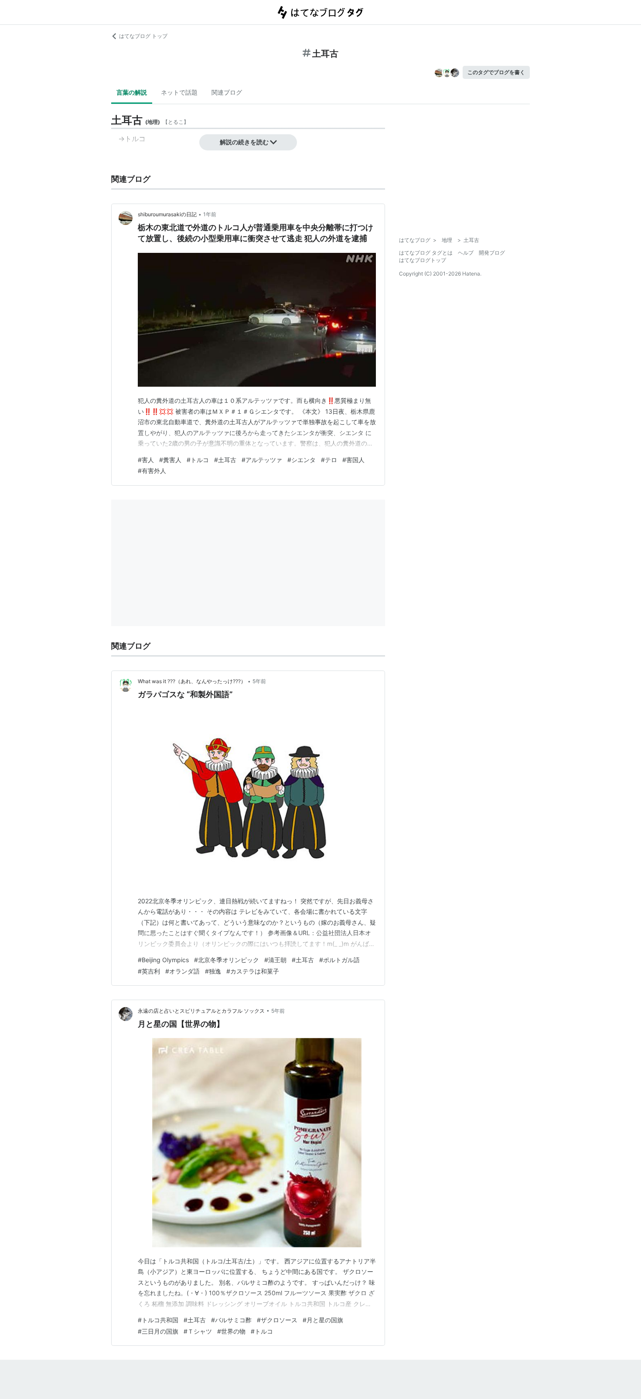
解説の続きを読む (244, 142)
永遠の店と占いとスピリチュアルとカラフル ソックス (201, 1011)
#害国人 (353, 459)
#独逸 (213, 971)
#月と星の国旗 (323, 1320)
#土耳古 (225, 459)
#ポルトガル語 (339, 959)
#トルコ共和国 (158, 1320)
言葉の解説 (131, 92)
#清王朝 (275, 959)
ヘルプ (466, 252)
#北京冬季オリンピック (226, 959)
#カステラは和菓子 (252, 971)
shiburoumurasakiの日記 (167, 214)
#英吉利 (149, 971)
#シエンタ (301, 459)
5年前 (259, 681)
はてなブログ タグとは (426, 252)
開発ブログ (492, 252)
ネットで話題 (179, 92)
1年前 (209, 214)
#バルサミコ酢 (231, 1320)
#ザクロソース (277, 1320)
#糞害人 (170, 459)
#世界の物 (231, 1331)
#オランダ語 (182, 971)
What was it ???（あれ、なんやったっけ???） (192, 681)
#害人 (146, 459)
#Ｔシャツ (198, 1331)
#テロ (329, 459)
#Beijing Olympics (163, 959)
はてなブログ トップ (143, 36)
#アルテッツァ (262, 459)
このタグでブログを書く (496, 72)
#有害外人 (152, 470)
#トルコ (198, 459)
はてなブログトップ (422, 260)
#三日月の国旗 (158, 1331)
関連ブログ (226, 92)
